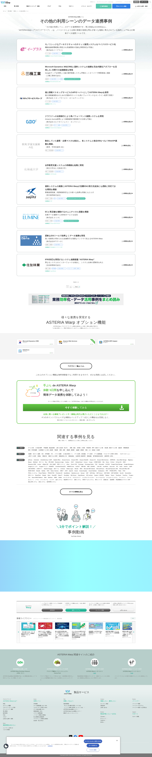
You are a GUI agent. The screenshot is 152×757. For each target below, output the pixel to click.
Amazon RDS (74, 459)
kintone (126, 466)
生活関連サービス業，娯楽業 (46, 450)
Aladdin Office (56, 459)
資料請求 (136, 1)
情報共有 (44, 456)
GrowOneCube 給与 (60, 466)
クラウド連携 (58, 453)
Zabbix (60, 477)
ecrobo (39, 464)
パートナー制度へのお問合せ (139, 707)
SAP (87, 473)
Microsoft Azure (100, 468)
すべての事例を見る (76, 492)
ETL (52, 453)
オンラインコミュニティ (105, 1)
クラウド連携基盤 (38, 713)
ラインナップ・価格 (8, 709)
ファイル (129, 477)
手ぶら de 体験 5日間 (72, 705)
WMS (55, 477)
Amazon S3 (93, 459)
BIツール (41, 462)
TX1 (29, 477)
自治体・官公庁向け (39, 720)
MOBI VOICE (31, 470)
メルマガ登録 (6, 729)
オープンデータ (67, 477)
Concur (85, 462)
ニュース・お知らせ (8, 727)
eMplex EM (45, 464)
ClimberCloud (78, 462)
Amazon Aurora (66, 459)
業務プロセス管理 (52, 456)
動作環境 (5, 713)
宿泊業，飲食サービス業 (111, 447)
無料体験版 (66, 703)
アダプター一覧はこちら (76, 366)
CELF (72, 462)
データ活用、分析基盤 (80, 453)
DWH (124, 462)
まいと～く (31, 479)
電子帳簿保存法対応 (98, 456)
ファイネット (122, 477)
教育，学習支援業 (32, 450)
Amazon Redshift (84, 459)
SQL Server (73, 475)
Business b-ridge (59, 462)
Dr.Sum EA (118, 462)
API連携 (36, 703)
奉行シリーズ (98, 479)
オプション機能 (7, 705)
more (133, 618)
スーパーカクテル (100, 477)
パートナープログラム (137, 705)
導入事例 (10, 11)
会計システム (59, 479)
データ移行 (90, 453)
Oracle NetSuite (93, 470)
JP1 (117, 466)
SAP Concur (99, 473)
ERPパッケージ (61, 464)
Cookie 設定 (93, 749)
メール (37, 479)
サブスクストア (77, 477)
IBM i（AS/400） (91, 466)
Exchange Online (89, 464)
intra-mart (112, 466)
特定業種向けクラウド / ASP (123, 479)
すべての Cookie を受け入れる (93, 741)
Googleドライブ (43, 466)
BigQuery (130, 459)
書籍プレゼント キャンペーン (70, 713)
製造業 (56, 450)
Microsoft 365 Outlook (89, 468)
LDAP (130, 466)
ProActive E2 (59, 473)
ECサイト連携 (36, 453)
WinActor (50, 477)
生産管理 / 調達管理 (80, 456)
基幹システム (77, 479)
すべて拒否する (93, 745)
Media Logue (69, 468)
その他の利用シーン (68, 453)
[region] (63, 745)
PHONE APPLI (113, 470)
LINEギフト (39, 468)
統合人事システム (32, 481)
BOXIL (102, 722)
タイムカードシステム (111, 477)
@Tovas (30, 459)
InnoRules (105, 466)
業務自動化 (71, 456)
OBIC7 (61, 470)
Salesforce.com (75, 473)
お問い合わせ (144, 1)
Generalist (101, 464)
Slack (49, 475)
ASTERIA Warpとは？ (10, 701)
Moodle (38, 470)
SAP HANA (107, 473)
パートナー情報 (136, 703)
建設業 (120, 447)
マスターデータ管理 (41, 707)
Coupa (90, 462)
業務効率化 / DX (63, 456)
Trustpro (131, 475)
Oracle (76, 470)
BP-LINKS (51, 462)
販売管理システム (51, 481)
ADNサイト (92, 1)
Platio (119, 470)
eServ (67, 464)
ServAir (122, 473)
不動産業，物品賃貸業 (49, 447)
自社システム (42, 481)
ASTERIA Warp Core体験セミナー (71, 711)
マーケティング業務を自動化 (41, 718)
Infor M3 (99, 466)
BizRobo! (35, 462)
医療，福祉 (73, 447)
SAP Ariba (92, 473)
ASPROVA (112, 459)
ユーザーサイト (119, 1)
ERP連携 (47, 453)
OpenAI (71, 470)
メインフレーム (44, 479)
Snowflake (66, 475)
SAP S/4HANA (114, 473)
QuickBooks (67, 473)
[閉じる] (117, 740)
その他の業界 (38, 447)
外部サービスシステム (88, 479)
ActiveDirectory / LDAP (46, 459)
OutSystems (101, 470)
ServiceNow (128, 473)
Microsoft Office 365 (124, 468)
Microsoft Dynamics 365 (112, 468)
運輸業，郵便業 (70, 450)
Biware (30, 462)
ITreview (102, 716)
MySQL (43, 470)
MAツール (56, 468)
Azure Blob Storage (122, 459)
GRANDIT (51, 466)
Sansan (83, 473)
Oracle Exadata (83, 470)
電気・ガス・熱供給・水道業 (92, 450)
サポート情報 (135, 716)
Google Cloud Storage (116, 464)
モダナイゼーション (125, 453)
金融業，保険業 (80, 450)
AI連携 (29, 453)
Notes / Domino (55, 470)
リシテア (52, 479)
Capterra (102, 720)
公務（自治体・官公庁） (62, 447)
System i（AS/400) (99, 475)
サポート (71, 6)
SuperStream (81, 475)
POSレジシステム (32, 473)
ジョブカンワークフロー (88, 477)
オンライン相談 (100, 610)
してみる (76, 407)
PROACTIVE (51, 473)
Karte (121, 466)
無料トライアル (76, 610)
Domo (107, 462)
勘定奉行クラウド (68, 479)
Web (45, 477)
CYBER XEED (97, 462)
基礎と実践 (82, 420)
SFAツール (31, 475)
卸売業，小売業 (81, 447)
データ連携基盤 (98, 453)
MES (81, 468)
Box (46, 462)
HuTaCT (78, 466)
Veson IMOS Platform (37, 477)
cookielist (50, 746)
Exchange (80, 464)
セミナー (86, 6)
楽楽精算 (112, 479)
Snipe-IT (60, 475)
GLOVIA (108, 464)
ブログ (49, 6)
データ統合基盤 (39, 709)
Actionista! (36, 459)
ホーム (4, 11)
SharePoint (38, 475)
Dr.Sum (112, 462)
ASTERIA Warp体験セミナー (70, 709)
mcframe (62, 468)
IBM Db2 (83, 466)
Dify (103, 462)
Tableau (107, 475)
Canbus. (67, 462)
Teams (112, 475)
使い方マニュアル (91, 420)
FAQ (60, 6)
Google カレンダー (33, 466)
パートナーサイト (128, 1)
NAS (48, 470)
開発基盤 (89, 456)
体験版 (105, 6)
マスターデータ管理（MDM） (111, 453)
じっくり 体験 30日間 (74, 707)
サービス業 (31, 447)
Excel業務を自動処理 (39, 716)
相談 (122, 6)
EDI (42, 453)
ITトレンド (103, 718)
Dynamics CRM (32, 464)
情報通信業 (126, 447)
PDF (107, 470)
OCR (66, 470)
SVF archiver (89, 475)
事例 (16, 6)
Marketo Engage (48, 468)
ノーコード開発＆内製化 (40, 715)
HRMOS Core (70, 466)
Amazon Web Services (102, 459)
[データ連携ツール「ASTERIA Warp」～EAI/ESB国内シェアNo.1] (5, 2)
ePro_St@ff (53, 464)
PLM (124, 470)
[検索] (150, 2)
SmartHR (54, 475)
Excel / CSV (74, 464)
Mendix (76, 468)
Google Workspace (129, 464)
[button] (6, 746)
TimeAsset (118, 475)
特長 (5, 6)
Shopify (44, 475)
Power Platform (42, 473)
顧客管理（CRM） (109, 456)
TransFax (125, 475)
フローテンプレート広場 (9, 707)
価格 (33, 6)
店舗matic (105, 479)
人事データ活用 (32, 456)
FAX (96, 464)
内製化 (39, 456)
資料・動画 (142, 6)
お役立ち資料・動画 (8, 718)
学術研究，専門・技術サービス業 (94, 447)
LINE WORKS (31, 468)
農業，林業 (62, 450)
